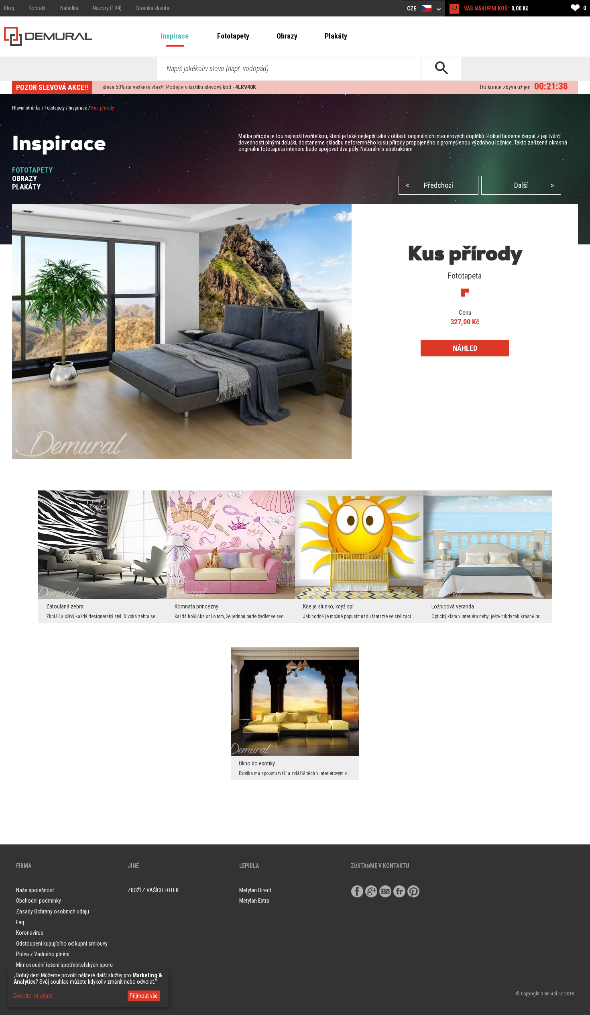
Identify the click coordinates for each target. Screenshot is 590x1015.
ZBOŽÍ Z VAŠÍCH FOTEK (153, 890)
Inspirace (175, 36)
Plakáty (336, 36)
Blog (9, 8)
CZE (412, 8)
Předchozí (429, 185)
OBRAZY (24, 178)
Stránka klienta (152, 8)
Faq (20, 922)
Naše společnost (35, 890)
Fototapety (233, 36)
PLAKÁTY (26, 187)
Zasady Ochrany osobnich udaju (52, 911)
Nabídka (69, 8)
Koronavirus (29, 933)
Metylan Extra (254, 900)
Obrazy (287, 36)
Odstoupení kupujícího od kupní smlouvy (62, 943)
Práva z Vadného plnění (42, 954)
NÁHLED (465, 348)
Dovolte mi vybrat (33, 996)
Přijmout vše (144, 996)
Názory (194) (107, 8)
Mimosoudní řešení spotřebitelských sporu (64, 965)
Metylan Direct (255, 890)
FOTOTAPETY (32, 170)
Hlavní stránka (26, 108)
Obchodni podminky (38, 900)
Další (534, 185)
